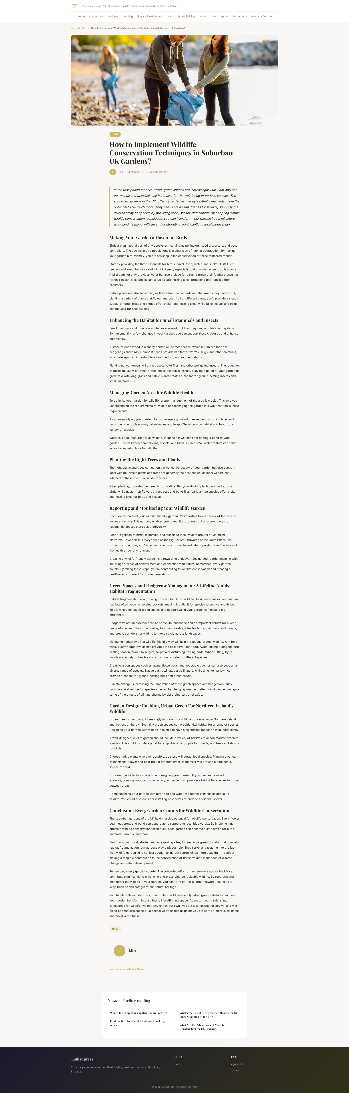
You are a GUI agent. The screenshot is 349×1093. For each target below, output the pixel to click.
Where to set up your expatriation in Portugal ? (139, 1013)
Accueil (75, 28)
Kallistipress (82, 1058)
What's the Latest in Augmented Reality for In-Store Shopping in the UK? (209, 1014)
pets (213, 16)
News (202, 16)
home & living (186, 16)
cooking (128, 16)
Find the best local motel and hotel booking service (137, 1023)
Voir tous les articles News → (128, 969)
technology (240, 16)
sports (225, 16)
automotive (96, 16)
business (113, 16)
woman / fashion (261, 16)
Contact (234, 1070)
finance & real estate (149, 16)
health (170, 16)
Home (81, 16)
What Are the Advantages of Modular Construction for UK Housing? (203, 1027)
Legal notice (237, 1064)
